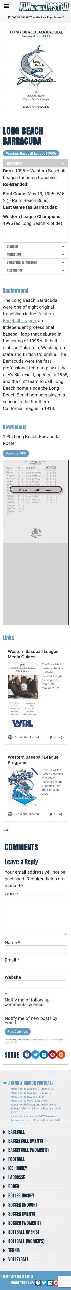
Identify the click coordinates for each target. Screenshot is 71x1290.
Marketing (14, 254)
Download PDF (16, 453)
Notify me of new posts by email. (31, 1020)
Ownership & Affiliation (22, 262)
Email (12, 960)
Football (16, 1159)
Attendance (15, 270)
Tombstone (14, 163)
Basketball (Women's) (28, 1150)
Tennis (14, 1250)
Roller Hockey (21, 1195)
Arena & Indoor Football (30, 1083)
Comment (11, 893)
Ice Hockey (17, 1168)
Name (12, 942)
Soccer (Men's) (21, 1213)
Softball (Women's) (26, 1241)
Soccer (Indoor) (22, 1204)
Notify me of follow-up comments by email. (27, 1002)
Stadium (12, 246)
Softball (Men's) (23, 1232)
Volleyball (18, 1259)
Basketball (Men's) (25, 1140)
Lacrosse (16, 1177)
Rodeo (13, 1186)
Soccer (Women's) (24, 1223)
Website (13, 977)
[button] (6, 6)
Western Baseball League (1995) (31, 153)
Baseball (16, 1131)
